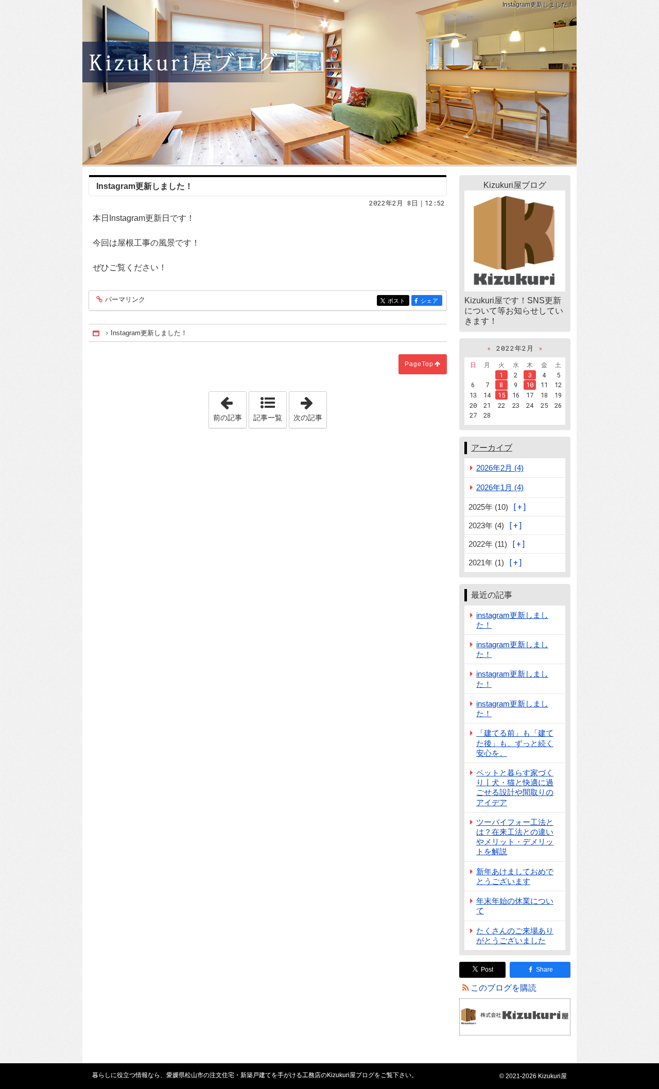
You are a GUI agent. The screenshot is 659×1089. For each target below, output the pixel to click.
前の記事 (229, 407)
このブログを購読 (503, 987)
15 (501, 395)
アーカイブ (491, 447)
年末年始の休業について (514, 905)
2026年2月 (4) (500, 467)
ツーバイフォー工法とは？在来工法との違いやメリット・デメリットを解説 (514, 837)
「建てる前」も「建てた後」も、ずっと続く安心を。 (514, 743)
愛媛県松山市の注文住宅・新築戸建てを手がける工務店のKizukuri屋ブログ (329, 82)
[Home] (97, 333)
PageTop (419, 364)
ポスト (398, 301)
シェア (431, 301)
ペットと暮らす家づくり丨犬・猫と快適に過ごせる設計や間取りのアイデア (514, 787)
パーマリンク (125, 300)
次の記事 (309, 407)
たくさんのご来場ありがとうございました (514, 935)
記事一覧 (267, 417)
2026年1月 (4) (500, 487)
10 (529, 385)
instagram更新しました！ (512, 620)
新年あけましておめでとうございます (514, 876)
